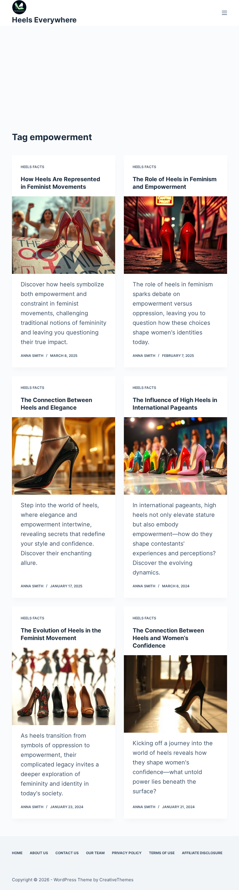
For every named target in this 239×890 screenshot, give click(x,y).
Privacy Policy (127, 853)
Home (17, 853)
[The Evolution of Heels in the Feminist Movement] (63, 686)
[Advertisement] (119, 87)
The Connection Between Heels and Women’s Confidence (168, 638)
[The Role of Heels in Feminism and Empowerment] (175, 235)
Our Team (95, 853)
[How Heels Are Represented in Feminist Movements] (63, 235)
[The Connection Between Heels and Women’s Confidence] (175, 694)
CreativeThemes (116, 879)
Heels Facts (32, 167)
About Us (39, 853)
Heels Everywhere (44, 19)
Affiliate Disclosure (202, 853)
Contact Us (67, 853)
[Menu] (224, 12)
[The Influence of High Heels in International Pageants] (175, 456)
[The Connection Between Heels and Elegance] (63, 456)
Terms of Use (162, 853)
